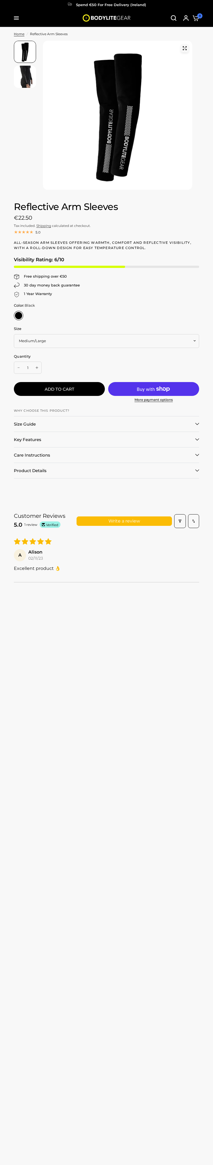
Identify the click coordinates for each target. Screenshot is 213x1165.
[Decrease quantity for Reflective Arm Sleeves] (18, 367)
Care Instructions (32, 455)
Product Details (30, 470)
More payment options (154, 399)
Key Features (27, 439)
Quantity (22, 356)
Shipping (43, 226)
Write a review (124, 521)
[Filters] (180, 521)
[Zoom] (185, 48)
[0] (194, 18)
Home (19, 34)
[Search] (173, 18)
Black (18, 315)
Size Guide (25, 424)
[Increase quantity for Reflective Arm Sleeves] (36, 367)
